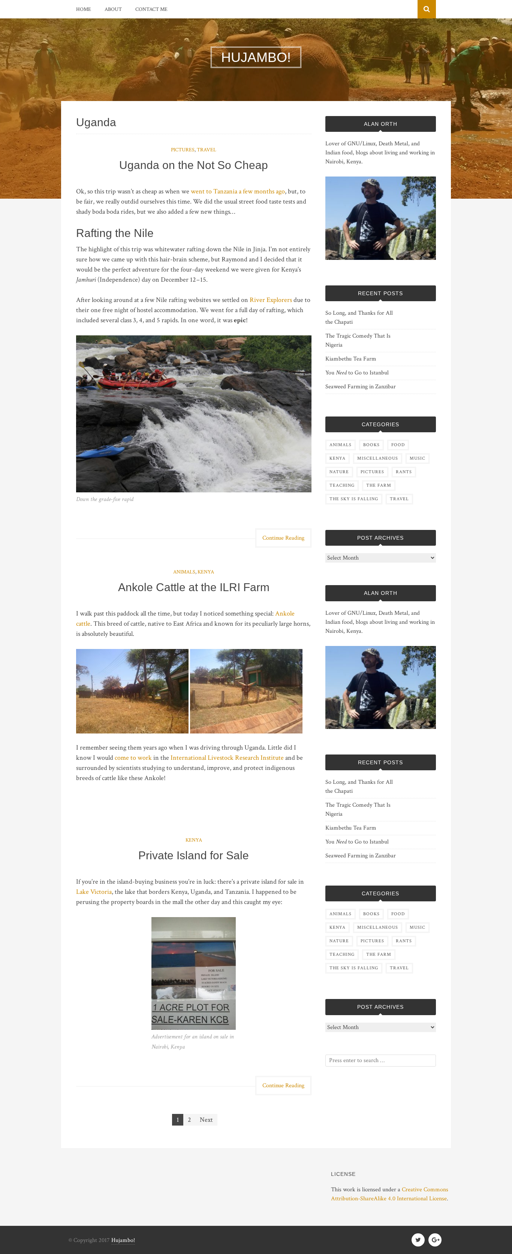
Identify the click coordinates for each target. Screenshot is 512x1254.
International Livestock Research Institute (227, 757)
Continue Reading (283, 538)
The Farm (378, 485)
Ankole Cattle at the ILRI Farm (193, 587)
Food (398, 445)
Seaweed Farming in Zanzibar (360, 387)
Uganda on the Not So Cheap (193, 165)
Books (371, 445)
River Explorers (271, 300)
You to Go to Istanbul (357, 373)
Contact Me (151, 9)
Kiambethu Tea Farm (350, 359)
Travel (206, 149)
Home (83, 9)
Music (417, 458)
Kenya (206, 572)
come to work (133, 757)
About (113, 9)
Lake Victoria (94, 891)
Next (206, 1119)
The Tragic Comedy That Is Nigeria (358, 340)
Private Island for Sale (193, 855)
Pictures (183, 149)
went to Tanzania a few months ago (238, 191)
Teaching (342, 485)
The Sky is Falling (353, 499)
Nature (339, 472)
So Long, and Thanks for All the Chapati (359, 317)
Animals (184, 572)
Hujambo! (123, 1240)
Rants (404, 472)
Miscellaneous (377, 458)
